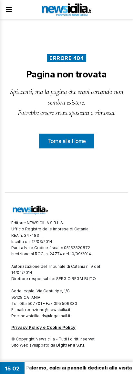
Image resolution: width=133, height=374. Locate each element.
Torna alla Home (66, 141)
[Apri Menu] (9, 9)
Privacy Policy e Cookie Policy (43, 327)
